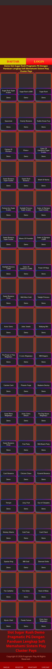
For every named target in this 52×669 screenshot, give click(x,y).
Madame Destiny (43, 385)
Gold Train (26, 532)
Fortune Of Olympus (8, 150)
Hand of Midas (43, 591)
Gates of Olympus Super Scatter (43, 209)
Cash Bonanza (8, 473)
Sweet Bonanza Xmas (8, 297)
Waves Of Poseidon (26, 238)
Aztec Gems (8, 326)
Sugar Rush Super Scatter (8, 91)
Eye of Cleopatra (43, 503)
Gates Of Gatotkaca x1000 (26, 268)
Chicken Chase (26, 473)
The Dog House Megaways (43, 414)
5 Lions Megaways (26, 356)
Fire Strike (26, 591)
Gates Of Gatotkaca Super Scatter (43, 150)
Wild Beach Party (43, 444)
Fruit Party (26, 444)
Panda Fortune (26, 620)
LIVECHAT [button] (45, 667)
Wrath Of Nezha (43, 180)
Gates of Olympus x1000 (43, 238)
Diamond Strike (43, 561)
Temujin (8, 503)
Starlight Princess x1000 (8, 268)
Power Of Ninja (43, 268)
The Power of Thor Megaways (8, 356)
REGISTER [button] (19, 667)
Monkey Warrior (8, 532)
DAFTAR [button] (13, 61)
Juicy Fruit (26, 503)
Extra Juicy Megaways (44, 620)
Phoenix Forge (26, 385)
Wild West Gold (26, 297)
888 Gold (26, 561)
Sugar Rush (43, 92)
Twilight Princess (43, 297)
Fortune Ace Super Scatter (8, 209)
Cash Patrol (43, 532)
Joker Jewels (26, 326)
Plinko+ (26, 150)
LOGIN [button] (39, 61)
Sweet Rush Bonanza (26, 179)
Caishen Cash (8, 385)
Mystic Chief (8, 620)
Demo (8, 98)
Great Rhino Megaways (8, 414)
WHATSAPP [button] (32, 667)
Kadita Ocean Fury (43, 121)
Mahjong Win (43, 326)
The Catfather (8, 591)
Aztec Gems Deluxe (26, 414)
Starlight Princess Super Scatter (26, 209)
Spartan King (8, 561)
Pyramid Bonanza (43, 473)
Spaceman (8, 121)
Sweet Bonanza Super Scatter (8, 179)
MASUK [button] (6, 667)
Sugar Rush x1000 (26, 92)
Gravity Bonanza (26, 121)
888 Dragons (43, 356)
